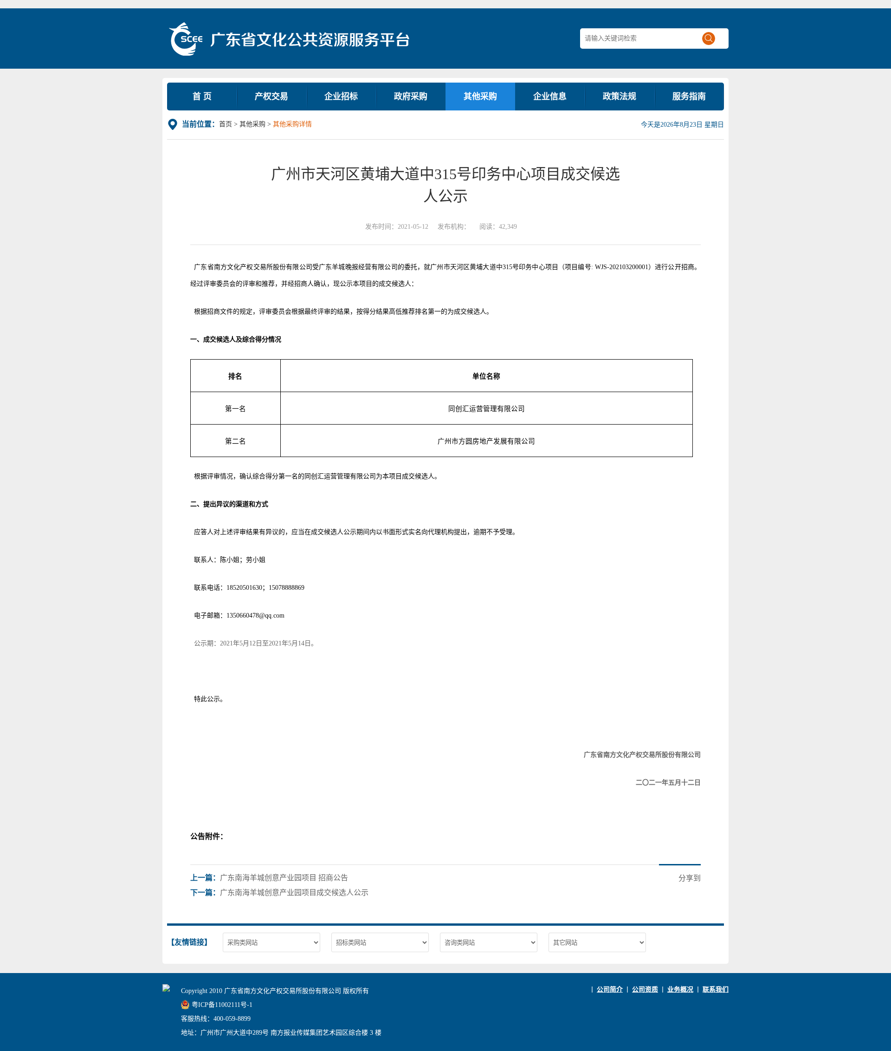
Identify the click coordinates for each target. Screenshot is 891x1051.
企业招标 (341, 96)
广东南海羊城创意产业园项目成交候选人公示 (294, 892)
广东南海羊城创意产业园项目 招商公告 (284, 878)
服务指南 (689, 96)
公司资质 (645, 989)
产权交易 (271, 96)
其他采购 (480, 96)
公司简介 (610, 989)
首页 (225, 124)
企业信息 (550, 96)
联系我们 (716, 989)
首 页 (202, 96)
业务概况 (680, 989)
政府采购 (410, 96)
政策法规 (619, 96)
